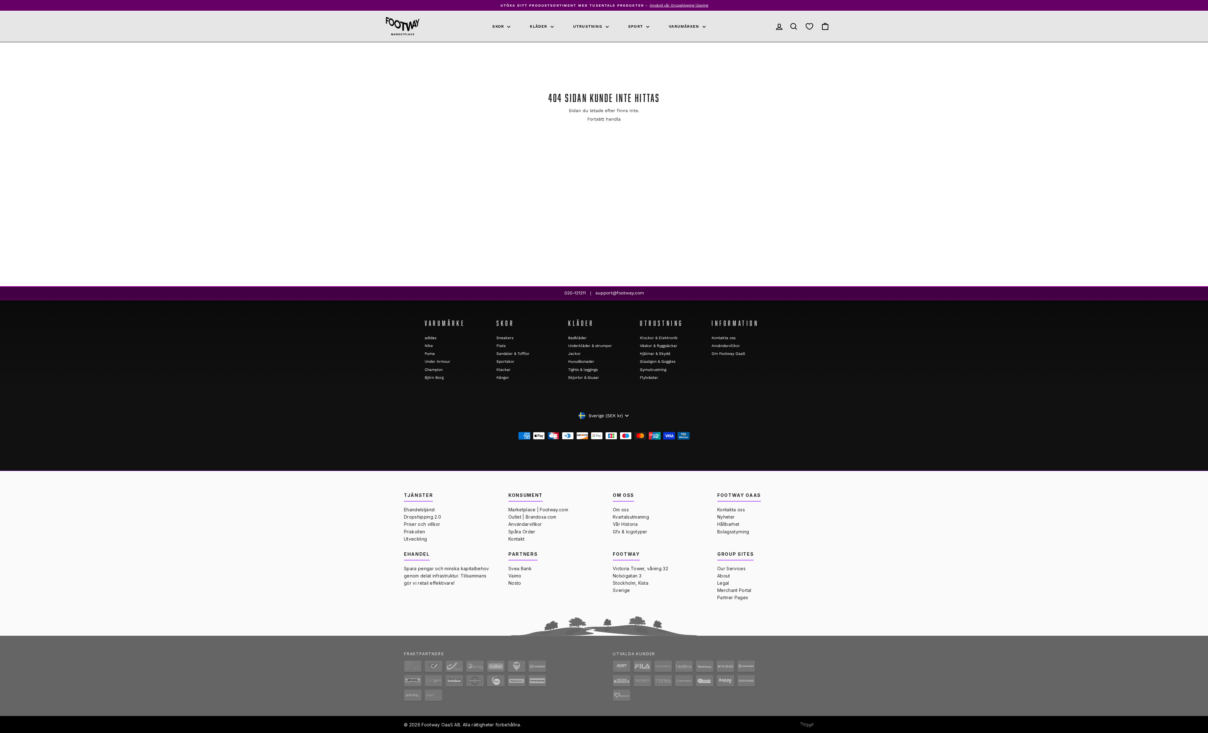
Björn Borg (434, 377)
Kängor (502, 377)
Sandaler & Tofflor (512, 353)
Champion (434, 369)
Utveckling (415, 539)
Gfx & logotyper (630, 531)
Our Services (731, 568)
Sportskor (505, 361)
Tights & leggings (583, 369)
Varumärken (685, 26)
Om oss (621, 509)
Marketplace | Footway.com (538, 509)
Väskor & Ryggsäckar (658, 346)
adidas (430, 338)
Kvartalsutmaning (631, 517)
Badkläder (577, 338)
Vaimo (515, 575)
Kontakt (516, 539)
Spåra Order (521, 531)
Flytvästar (649, 377)
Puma (430, 353)
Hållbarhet (728, 524)
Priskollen (414, 531)
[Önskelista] (809, 26)
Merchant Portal (734, 590)
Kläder (539, 26)
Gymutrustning (653, 369)
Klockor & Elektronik (659, 338)
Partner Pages (732, 597)
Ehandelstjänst (419, 509)
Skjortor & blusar (583, 377)
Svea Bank (520, 568)
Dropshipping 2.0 (422, 517)
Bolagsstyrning (733, 531)
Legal (723, 583)
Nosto (514, 583)
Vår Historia (625, 524)
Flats (501, 346)
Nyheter (726, 517)
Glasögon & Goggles (657, 361)
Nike (429, 346)
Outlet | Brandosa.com (532, 517)
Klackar (503, 369)
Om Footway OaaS (728, 353)
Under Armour (437, 361)
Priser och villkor (422, 524)
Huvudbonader (581, 361)
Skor (499, 26)
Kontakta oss (723, 338)
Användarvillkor (726, 346)
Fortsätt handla (604, 119)
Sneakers (504, 338)
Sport (636, 26)
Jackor (574, 353)
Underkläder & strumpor (590, 346)
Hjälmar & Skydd (655, 353)
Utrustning (588, 26)
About (723, 575)
